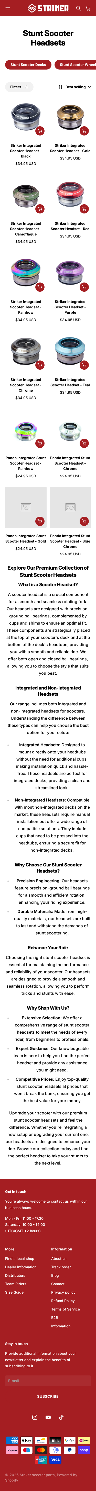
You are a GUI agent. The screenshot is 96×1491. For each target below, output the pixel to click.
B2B (54, 1317)
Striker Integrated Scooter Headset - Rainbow (25, 306)
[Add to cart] (40, 130)
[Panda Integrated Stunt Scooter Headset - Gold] (26, 507)
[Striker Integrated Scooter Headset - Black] (26, 117)
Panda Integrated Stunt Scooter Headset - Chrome (70, 463)
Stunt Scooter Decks (28, 64)
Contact (58, 1284)
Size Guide (14, 1292)
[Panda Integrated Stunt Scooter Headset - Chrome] (70, 429)
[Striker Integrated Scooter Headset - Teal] (70, 351)
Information (60, 1326)
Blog (55, 1275)
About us (59, 1258)
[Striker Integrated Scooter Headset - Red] (70, 195)
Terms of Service (65, 1309)
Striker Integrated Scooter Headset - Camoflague (25, 228)
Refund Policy (63, 1300)
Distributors (15, 1275)
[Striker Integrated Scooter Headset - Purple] (70, 273)
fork (82, 601)
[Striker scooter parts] (48, 8)
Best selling (76, 87)
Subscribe (48, 1396)
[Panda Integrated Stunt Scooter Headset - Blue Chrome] (70, 507)
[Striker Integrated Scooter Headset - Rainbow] (26, 273)
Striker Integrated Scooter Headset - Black (25, 150)
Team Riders (15, 1284)
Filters (15, 87)
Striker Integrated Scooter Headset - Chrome (25, 384)
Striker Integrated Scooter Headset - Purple (70, 306)
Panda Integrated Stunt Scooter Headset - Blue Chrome (70, 541)
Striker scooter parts (37, 1475)
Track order (61, 1267)
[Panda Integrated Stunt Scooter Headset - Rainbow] (26, 429)
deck (65, 637)
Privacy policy (63, 1292)
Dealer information (20, 1267)
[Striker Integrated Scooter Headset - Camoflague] (26, 195)
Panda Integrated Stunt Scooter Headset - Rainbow (26, 463)
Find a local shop (19, 1258)
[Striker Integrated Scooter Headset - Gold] (70, 117)
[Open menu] (7, 8)
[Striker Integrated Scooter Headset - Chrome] (26, 351)
